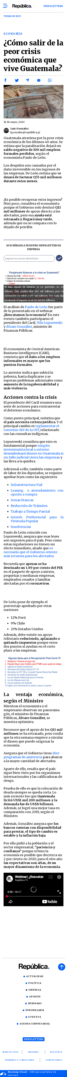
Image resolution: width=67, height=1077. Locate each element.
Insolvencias (21, 527)
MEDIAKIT (33, 1052)
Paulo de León (36, 307)
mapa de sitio (11, 1052)
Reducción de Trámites (29, 506)
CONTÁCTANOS (54, 1060)
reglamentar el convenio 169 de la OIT (31, 428)
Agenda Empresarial (35, 1023)
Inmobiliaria (35, 1010)
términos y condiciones (19, 1060)
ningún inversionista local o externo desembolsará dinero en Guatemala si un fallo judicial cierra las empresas (33, 451)
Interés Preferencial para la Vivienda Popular (37, 519)
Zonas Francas (22, 500)
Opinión (35, 996)
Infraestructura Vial (26, 485)
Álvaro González (19, 327)
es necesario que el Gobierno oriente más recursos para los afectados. (30, 552)
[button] (6, 80)
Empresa (35, 989)
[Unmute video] (33, 889)
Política (34, 983)
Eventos (34, 1017)
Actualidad (35, 976)
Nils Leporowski (49, 323)
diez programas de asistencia (31, 755)
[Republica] (22, 6)
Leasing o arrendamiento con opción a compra (37, 492)
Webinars (35, 1003)
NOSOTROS (56, 1052)
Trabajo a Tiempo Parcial (30, 511)
